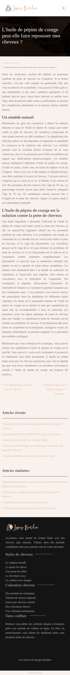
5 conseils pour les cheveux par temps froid (25, 502)
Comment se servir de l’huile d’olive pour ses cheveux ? (32, 434)
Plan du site (35, 672)
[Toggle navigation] (63, 8)
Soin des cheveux (12, 63)
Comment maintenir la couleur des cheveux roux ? (29, 455)
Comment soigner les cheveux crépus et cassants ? (53, 389)
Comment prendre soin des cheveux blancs (25, 440)
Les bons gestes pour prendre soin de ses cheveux (28, 508)
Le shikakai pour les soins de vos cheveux (19, 387)
